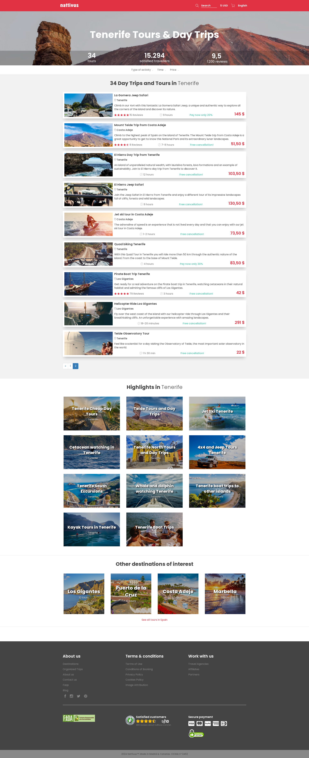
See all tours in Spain (154, 620)
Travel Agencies (198, 664)
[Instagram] (71, 696)
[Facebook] (65, 696)
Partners (193, 674)
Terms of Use (134, 664)
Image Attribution (137, 685)
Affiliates (193, 669)
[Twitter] (78, 696)
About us (68, 674)
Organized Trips (73, 669)
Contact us (70, 680)
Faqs (66, 685)
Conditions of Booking (139, 669)
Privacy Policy (134, 674)
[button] (206, 5)
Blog (65, 690)
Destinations (71, 664)
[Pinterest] (85, 696)
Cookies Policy (135, 680)
